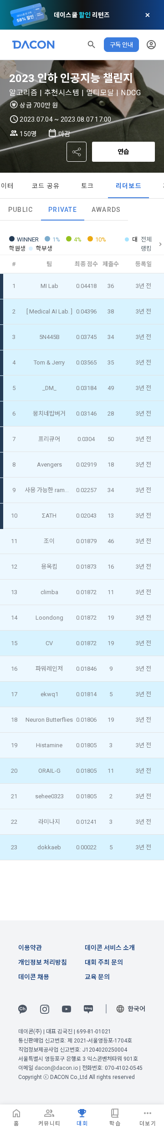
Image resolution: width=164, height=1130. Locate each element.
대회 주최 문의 (104, 962)
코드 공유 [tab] (46, 186)
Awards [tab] (106, 209)
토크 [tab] (87, 186)
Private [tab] (62, 209)
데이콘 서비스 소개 (110, 947)
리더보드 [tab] (129, 186)
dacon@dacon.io (56, 1068)
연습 (123, 151)
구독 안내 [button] (121, 44)
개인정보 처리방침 (42, 962)
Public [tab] (20, 209)
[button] (91, 45)
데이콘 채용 (33, 977)
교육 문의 (97, 977)
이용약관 (30, 947)
